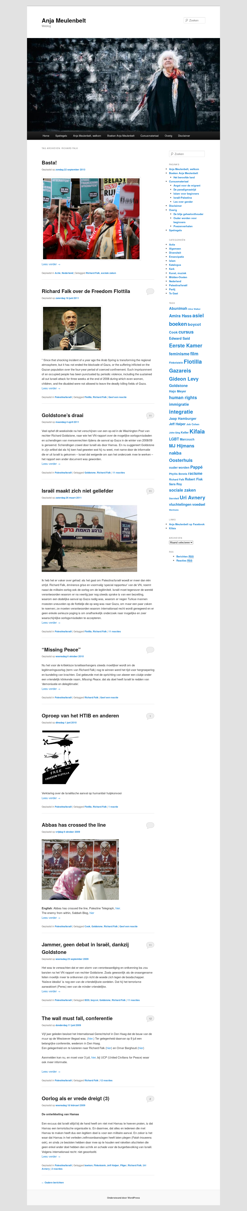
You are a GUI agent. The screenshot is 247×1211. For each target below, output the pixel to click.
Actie (58, 273)
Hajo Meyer (177, 391)
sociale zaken (108, 273)
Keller (185, 432)
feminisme (179, 354)
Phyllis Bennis (178, 474)
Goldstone (90, 472)
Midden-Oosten (178, 277)
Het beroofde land (184, 177)
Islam (172, 261)
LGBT (174, 439)
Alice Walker (194, 308)
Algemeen (175, 248)
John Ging (174, 432)
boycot (94, 1000)
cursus (186, 331)
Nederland (67, 273)
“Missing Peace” (61, 649)
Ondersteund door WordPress (123, 1197)
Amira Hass (180, 316)
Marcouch (187, 439)
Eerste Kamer (185, 345)
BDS (87, 1000)
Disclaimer (184, 135)
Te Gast (173, 293)
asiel (198, 315)
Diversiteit (175, 252)
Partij (172, 289)
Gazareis (180, 370)
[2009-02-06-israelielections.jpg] (89, 571)
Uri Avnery (192, 497)
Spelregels (61, 135)
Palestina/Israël (63, 397)
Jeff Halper (113, 1165)
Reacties (184, 560)
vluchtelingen (180, 504)
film (194, 353)
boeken (89, 1165)
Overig (168, 135)
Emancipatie (176, 256)
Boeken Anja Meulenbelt (120, 135)
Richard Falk (93, 273)
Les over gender (183, 201)
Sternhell (174, 498)
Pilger (123, 1165)
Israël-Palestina (182, 197)
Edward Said (179, 338)
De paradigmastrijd (184, 189)
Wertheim (173, 509)
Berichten (185, 556)
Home (46, 135)
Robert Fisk (194, 479)
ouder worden (179, 467)
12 (150, 1018)
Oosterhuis (181, 460)
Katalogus (175, 265)
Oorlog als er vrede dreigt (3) (75, 1098)
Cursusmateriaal (149, 135)
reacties (119, 472)
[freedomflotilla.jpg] (61, 784)
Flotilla (88, 397)
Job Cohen (192, 424)
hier (92, 913)
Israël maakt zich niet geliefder (77, 490)
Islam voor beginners (186, 193)
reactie (113, 806)
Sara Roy (175, 484)
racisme (195, 473)
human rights (183, 397)
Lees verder (51, 264)
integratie (181, 411)
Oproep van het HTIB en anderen (80, 715)
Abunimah (178, 308)
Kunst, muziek (177, 273)
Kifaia (197, 431)
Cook (87, 926)
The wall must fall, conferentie (77, 1018)
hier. (118, 908)
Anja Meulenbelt (64, 20)
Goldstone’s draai (62, 415)
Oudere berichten (53, 1182)
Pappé (196, 467)
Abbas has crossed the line (74, 824)
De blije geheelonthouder (188, 214)
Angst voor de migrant (186, 185)
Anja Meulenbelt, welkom (87, 135)
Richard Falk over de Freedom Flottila (86, 291)
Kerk (171, 269)
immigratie (179, 404)
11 (150, 415)
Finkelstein (100, 1165)
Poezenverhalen (183, 226)
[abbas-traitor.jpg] (80, 899)
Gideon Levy (184, 378)
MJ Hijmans (181, 445)
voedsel (198, 504)
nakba (175, 453)
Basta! (49, 162)
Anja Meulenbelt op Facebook (187, 524)
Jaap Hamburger (182, 418)
